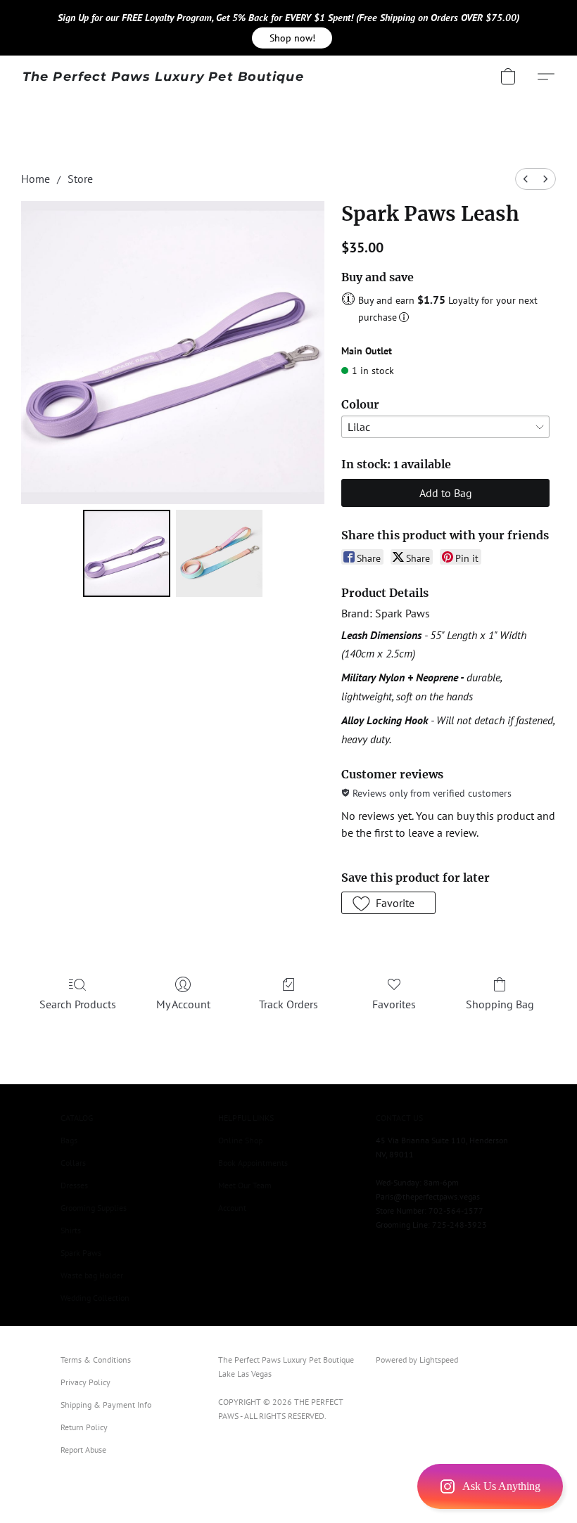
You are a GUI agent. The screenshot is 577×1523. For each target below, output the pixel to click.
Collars (73, 1162)
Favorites (394, 1004)
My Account (183, 1004)
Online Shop (240, 1140)
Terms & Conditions (96, 1359)
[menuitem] (525, 179)
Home (35, 179)
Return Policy (84, 1427)
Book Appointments (253, 1162)
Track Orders (288, 1004)
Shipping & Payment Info (106, 1404)
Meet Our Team (245, 1185)
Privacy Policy (85, 1382)
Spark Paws (81, 1252)
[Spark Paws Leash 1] (219, 553)
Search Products (77, 1004)
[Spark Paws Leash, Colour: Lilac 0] (126, 553)
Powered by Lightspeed (417, 1359)
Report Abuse (83, 1449)
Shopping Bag (500, 1004)
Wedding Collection (95, 1297)
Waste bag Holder (92, 1275)
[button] (292, 38)
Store (80, 179)
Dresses (74, 1185)
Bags (69, 1140)
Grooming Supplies (94, 1207)
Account (232, 1207)
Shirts (71, 1230)
